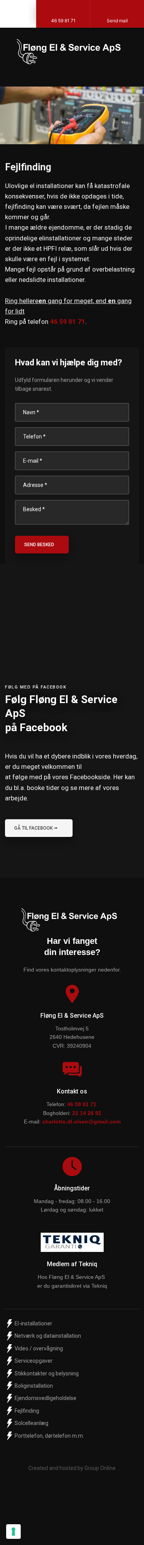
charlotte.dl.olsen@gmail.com (81, 1121)
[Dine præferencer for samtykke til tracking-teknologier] (13, 1531)
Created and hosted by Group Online (72, 1468)
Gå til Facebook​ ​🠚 (36, 828)
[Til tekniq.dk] (72, 1242)
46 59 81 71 (67, 321)
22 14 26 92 (86, 1113)
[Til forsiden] (72, 48)
